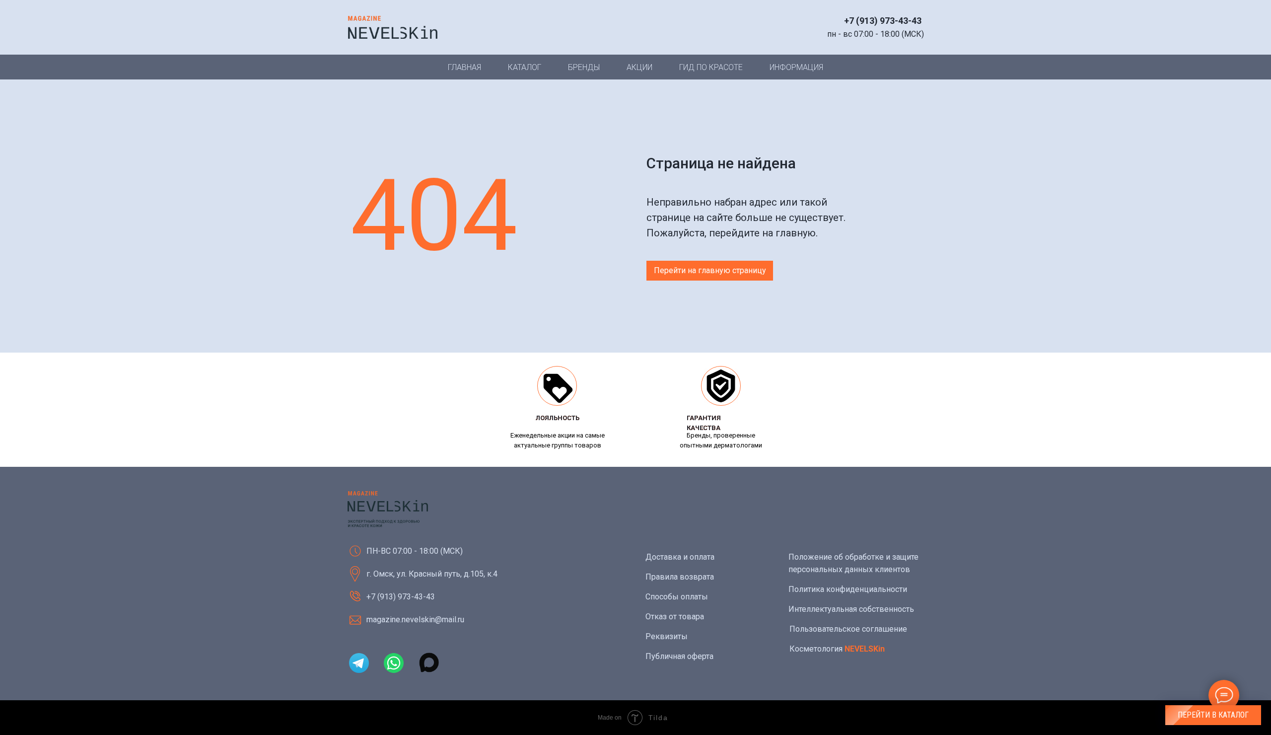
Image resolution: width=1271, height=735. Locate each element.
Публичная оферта (679, 656)
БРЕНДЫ (584, 67)
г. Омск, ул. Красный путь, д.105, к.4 (431, 574)
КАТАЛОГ (524, 67)
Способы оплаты (676, 596)
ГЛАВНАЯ (464, 67)
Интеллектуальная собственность (851, 609)
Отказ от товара (674, 616)
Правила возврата (679, 577)
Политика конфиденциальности (847, 589)
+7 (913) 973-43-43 (882, 20)
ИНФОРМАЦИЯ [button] (796, 67)
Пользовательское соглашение (848, 629)
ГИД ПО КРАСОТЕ (711, 67)
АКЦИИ (639, 67)
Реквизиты (666, 636)
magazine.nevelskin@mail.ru (415, 619)
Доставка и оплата (679, 557)
